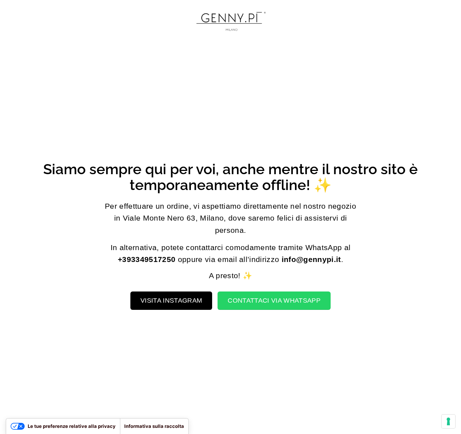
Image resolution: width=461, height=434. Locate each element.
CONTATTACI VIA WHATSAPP (274, 300)
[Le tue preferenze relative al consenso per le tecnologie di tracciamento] (448, 421)
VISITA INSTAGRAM (171, 300)
